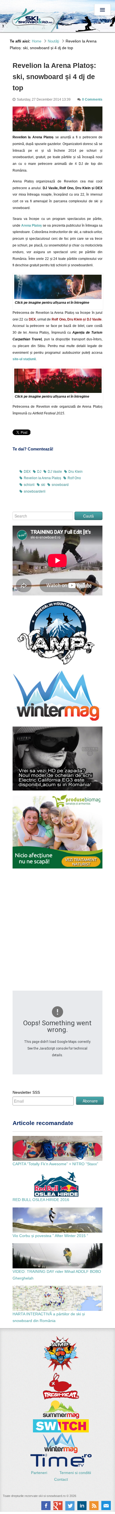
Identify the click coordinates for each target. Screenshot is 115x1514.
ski (43, 485)
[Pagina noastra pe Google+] (58, 1505)
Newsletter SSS (26, 1092)
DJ (39, 472)
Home (36, 41)
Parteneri (39, 1472)
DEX (27, 472)
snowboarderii (34, 491)
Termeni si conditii (75, 1472)
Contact (61, 1479)
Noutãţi (53, 41)
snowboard (60, 485)
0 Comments (92, 99)
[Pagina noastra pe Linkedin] (82, 1505)
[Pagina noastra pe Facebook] (46, 1505)
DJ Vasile (55, 472)
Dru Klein (75, 472)
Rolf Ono (74, 478)
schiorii (29, 485)
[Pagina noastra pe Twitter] (70, 1505)
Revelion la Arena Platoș (42, 478)
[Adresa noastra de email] (106, 1505)
